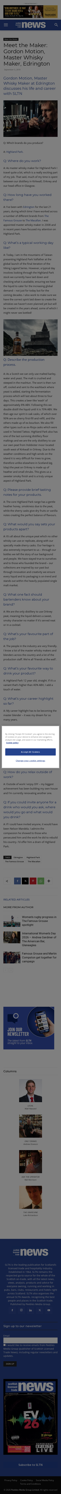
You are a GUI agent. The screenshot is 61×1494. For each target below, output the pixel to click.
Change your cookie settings (30, 760)
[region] (30, 747)
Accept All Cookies (30, 752)
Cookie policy (12, 742)
